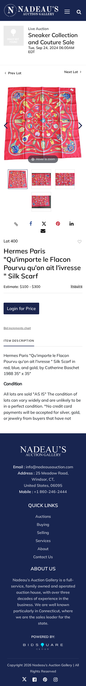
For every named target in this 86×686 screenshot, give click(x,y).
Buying (43, 524)
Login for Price (21, 308)
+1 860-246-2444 (50, 491)
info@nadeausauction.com (49, 466)
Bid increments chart (17, 328)
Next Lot (71, 72)
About (43, 548)
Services (43, 540)
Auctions (43, 516)
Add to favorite (79, 241)
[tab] (19, 342)
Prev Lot (14, 73)
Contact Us (43, 556)
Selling (43, 532)
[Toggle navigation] (67, 11)
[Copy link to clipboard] (16, 224)
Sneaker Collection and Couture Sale (53, 38)
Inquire (76, 286)
